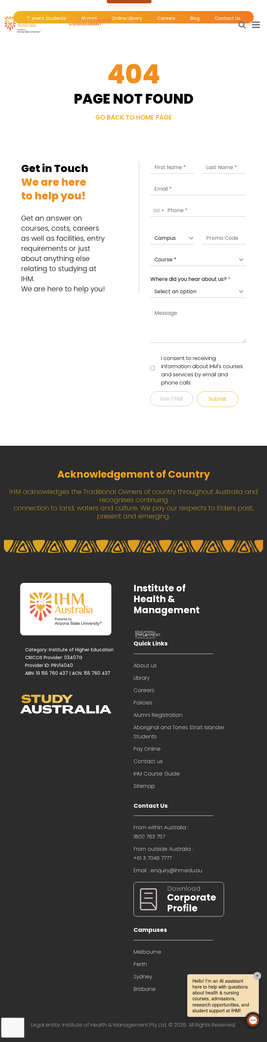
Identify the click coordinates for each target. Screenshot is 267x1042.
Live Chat (171, 398)
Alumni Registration (158, 715)
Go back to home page (133, 117)
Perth (140, 964)
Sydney (143, 976)
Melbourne (147, 952)
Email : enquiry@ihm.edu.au (168, 870)
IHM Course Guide (157, 773)
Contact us (148, 761)
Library (141, 678)
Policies (143, 702)
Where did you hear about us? (190, 279)
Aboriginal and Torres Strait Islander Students (179, 732)
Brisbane (145, 989)
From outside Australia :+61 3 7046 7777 (163, 853)
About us (145, 665)
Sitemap (144, 786)
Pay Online (147, 749)
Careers (144, 690)
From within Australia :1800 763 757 (161, 832)
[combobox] (158, 210)
